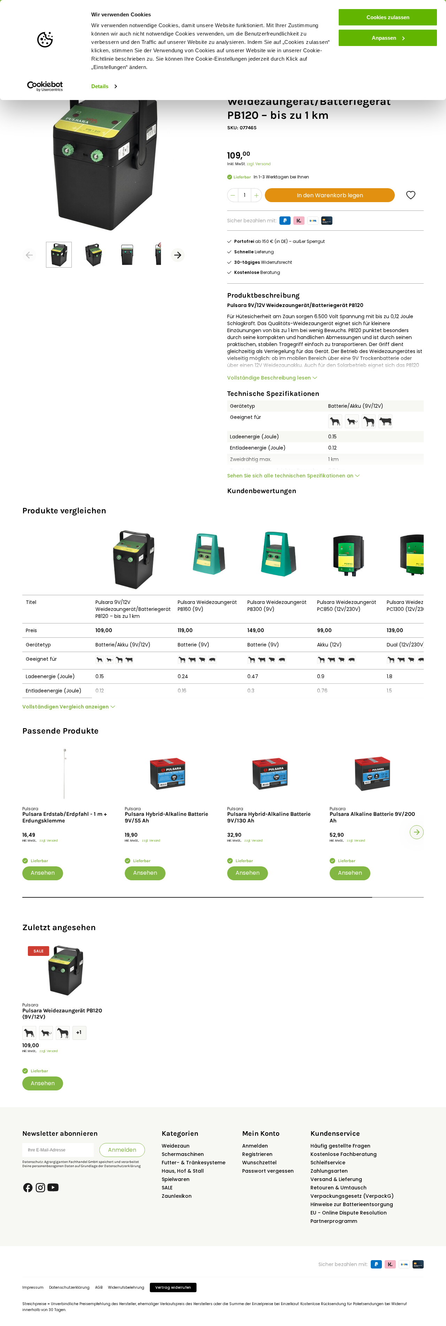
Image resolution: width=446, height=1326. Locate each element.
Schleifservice (327, 1162)
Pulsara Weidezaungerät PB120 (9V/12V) (62, 1013)
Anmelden (122, 1150)
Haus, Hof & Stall (183, 1170)
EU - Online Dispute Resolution (348, 1212)
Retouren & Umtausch (338, 1187)
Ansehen (43, 873)
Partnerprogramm (333, 1221)
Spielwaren (176, 1179)
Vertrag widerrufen (173, 1287)
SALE (167, 1187)
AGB (98, 1287)
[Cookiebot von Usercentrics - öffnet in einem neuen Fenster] (45, 86)
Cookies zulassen (388, 17)
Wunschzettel (259, 1162)
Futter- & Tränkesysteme (193, 1162)
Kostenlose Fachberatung (343, 1154)
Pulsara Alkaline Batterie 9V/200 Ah (372, 817)
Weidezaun (176, 1145)
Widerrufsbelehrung (126, 1287)
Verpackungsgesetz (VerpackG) (352, 1196)
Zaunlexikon (177, 1196)
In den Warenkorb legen (330, 195)
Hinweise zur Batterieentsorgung (351, 1204)
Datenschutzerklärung (122, 1166)
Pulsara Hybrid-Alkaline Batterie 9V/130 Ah (268, 817)
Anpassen (384, 38)
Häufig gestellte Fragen (340, 1145)
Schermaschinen (183, 1154)
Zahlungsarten (329, 1170)
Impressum (33, 1287)
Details (99, 86)
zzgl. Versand (259, 164)
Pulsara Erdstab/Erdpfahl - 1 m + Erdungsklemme (64, 817)
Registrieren (257, 1154)
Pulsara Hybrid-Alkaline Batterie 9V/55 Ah (166, 817)
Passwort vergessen (268, 1170)
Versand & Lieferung (336, 1179)
